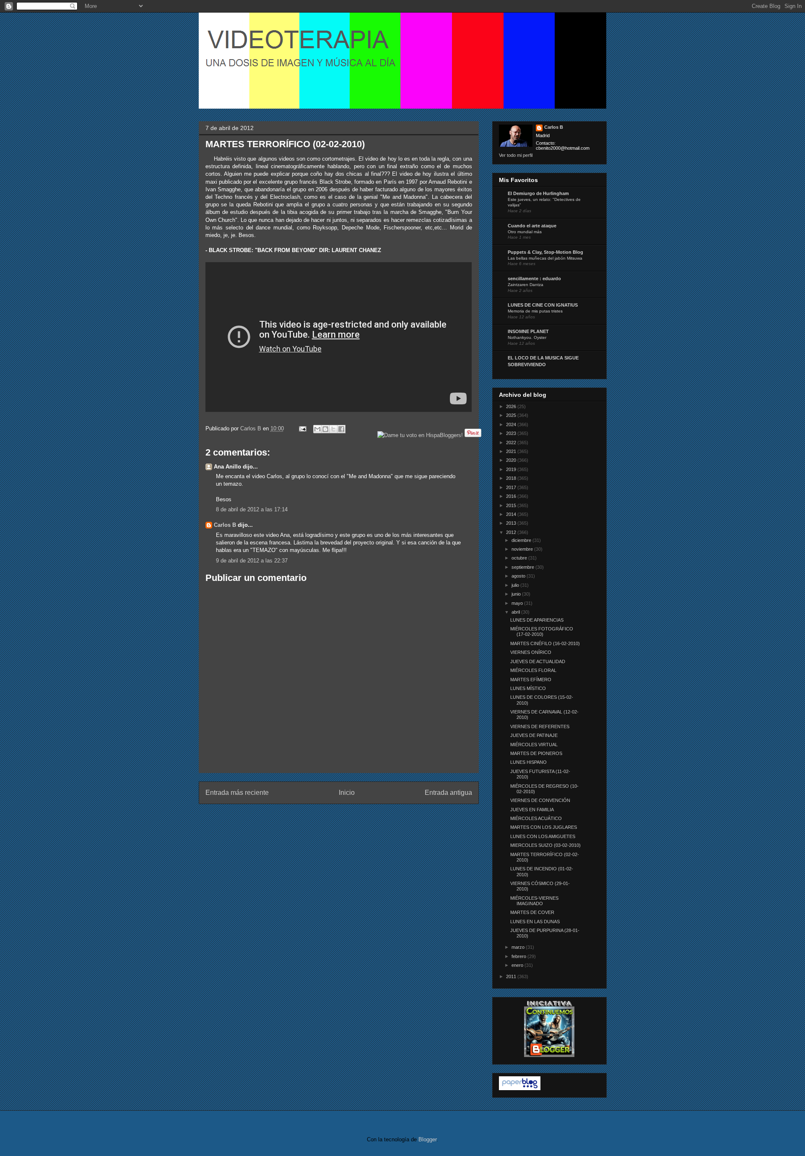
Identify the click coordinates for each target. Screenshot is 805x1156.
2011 (511, 976)
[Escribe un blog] (325, 429)
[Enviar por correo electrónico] (317, 429)
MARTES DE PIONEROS (536, 753)
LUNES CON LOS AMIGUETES (542, 836)
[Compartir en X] (333, 429)
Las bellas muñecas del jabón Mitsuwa (545, 258)
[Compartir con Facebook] (341, 429)
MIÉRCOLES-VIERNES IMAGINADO (534, 901)
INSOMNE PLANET (528, 331)
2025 (511, 415)
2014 (511, 514)
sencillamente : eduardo (534, 278)
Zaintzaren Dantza (525, 284)
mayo (518, 603)
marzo (519, 947)
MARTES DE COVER (532, 912)
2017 (511, 487)
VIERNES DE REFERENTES (539, 726)
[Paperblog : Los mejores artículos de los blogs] (519, 1088)
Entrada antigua (448, 792)
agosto (519, 575)
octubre (520, 557)
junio (517, 593)
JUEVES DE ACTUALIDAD (537, 661)
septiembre (523, 567)
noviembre (523, 549)
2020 (511, 460)
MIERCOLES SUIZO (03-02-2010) (545, 845)
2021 (511, 451)
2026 (511, 406)
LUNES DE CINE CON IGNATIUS (543, 304)
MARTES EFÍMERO (530, 679)
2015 (511, 505)
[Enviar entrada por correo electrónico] (302, 428)
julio (516, 585)
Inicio (347, 792)
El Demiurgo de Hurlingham (538, 193)
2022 (511, 442)
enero (518, 965)
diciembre (522, 540)
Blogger (427, 1139)
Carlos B (251, 428)
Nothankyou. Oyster (527, 337)
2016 (511, 496)
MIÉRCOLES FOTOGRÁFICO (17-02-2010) (541, 631)
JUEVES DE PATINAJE (534, 735)
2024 (511, 424)
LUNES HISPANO (528, 762)
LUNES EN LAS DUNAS (535, 921)
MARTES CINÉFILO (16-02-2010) (545, 643)
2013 (511, 523)
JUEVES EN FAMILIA (532, 809)
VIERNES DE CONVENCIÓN (540, 800)
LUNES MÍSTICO (528, 688)
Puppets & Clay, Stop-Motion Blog (545, 252)
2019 (511, 469)
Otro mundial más (525, 231)
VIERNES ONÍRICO (530, 652)
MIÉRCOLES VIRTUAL (534, 744)
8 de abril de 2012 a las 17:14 (252, 509)
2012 (511, 532)
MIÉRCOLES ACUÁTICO (536, 818)
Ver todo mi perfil (515, 155)
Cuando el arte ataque (532, 225)
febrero (519, 956)
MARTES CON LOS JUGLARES (543, 827)
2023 (511, 433)
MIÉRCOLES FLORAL (533, 670)
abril (516, 611)
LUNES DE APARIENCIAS (537, 619)
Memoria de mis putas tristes (535, 311)
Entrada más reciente (237, 792)
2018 (511, 478)
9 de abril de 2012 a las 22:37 (252, 560)
